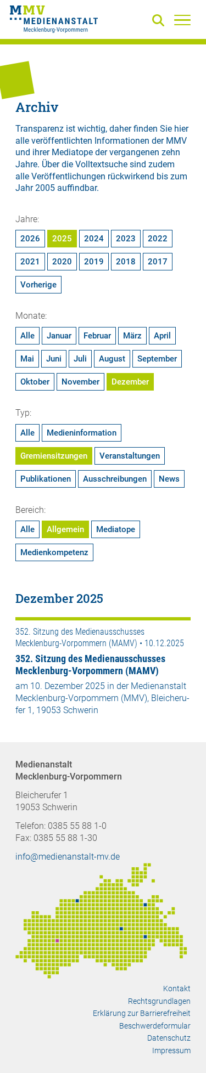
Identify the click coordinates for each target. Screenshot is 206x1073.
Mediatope (115, 529)
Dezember (130, 382)
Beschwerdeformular (155, 1025)
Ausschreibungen (115, 479)
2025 (62, 239)
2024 (94, 239)
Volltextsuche (101, 164)
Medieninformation (81, 433)
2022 (158, 239)
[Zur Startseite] (54, 20)
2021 (30, 262)
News (169, 479)
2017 (158, 262)
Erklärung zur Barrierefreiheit (142, 1013)
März (132, 336)
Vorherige (38, 285)
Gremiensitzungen (53, 456)
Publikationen (45, 479)
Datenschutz (169, 1038)
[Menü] (182, 20)
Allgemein (65, 529)
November (80, 382)
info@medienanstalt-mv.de (67, 856)
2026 (30, 239)
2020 (62, 262)
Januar (59, 336)
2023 (126, 239)
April (162, 336)
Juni (54, 359)
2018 (126, 262)
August (112, 359)
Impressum (171, 1050)
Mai (27, 359)
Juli (80, 359)
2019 (94, 262)
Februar (97, 336)
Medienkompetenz (54, 552)
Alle (27, 336)
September (157, 359)
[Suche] (160, 21)
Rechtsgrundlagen (159, 1001)
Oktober (34, 382)
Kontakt (177, 988)
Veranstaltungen (129, 456)
